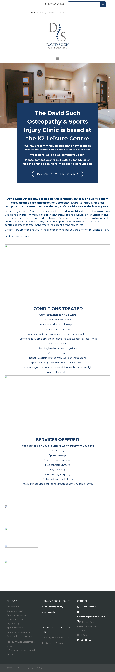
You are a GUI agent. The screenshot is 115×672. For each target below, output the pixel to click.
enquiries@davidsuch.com (49, 12)
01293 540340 (56, 4)
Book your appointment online (56, 174)
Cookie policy (49, 612)
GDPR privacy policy (52, 606)
